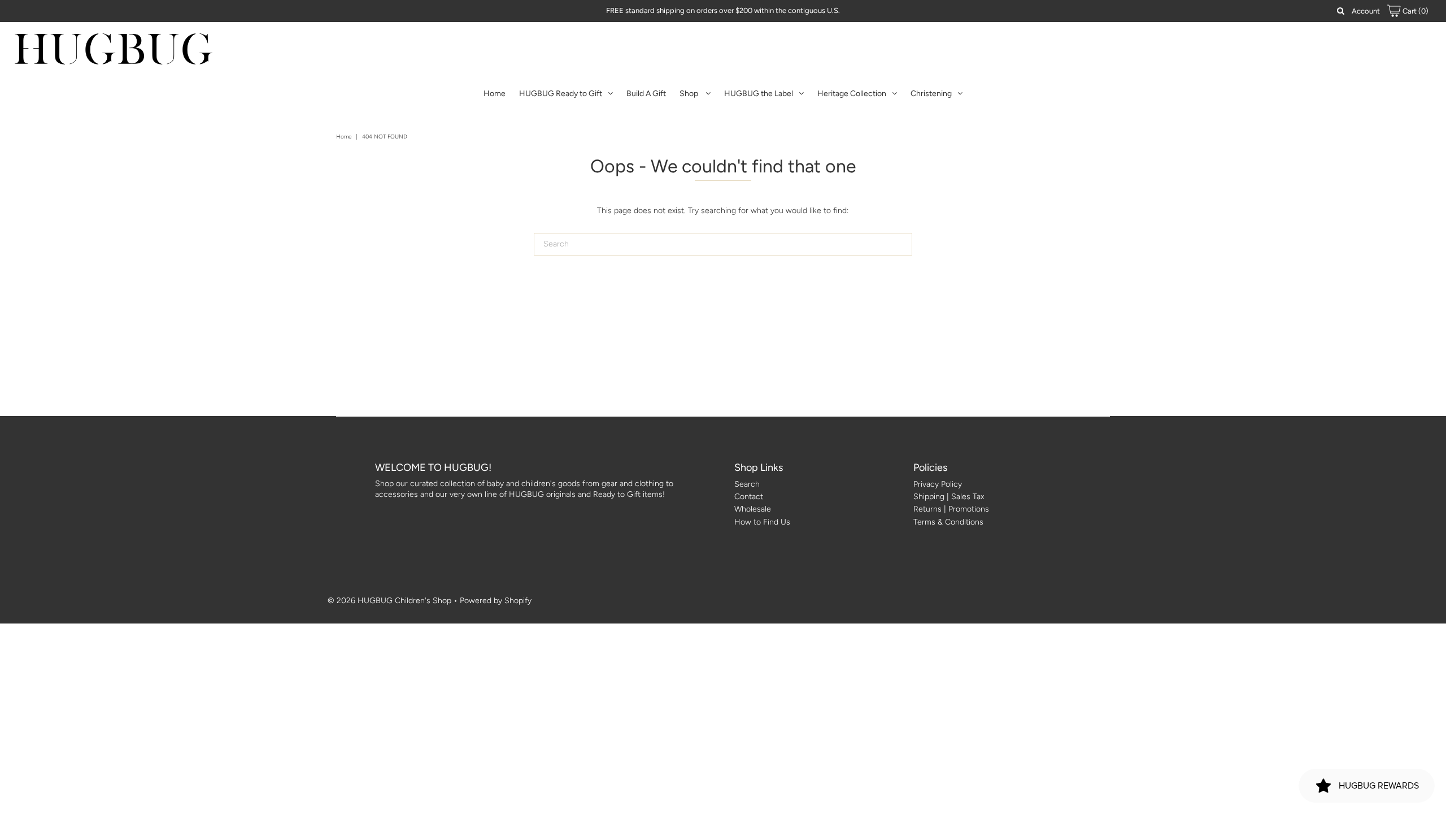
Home (495, 93)
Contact (748, 496)
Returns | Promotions (951, 509)
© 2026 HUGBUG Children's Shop (389, 600)
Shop (690, 93)
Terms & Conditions (948, 522)
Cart (1414, 11)
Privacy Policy (937, 484)
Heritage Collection (851, 93)
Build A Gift (646, 93)
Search (747, 484)
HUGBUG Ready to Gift (560, 93)
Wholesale (752, 509)
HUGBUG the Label (758, 93)
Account (1366, 11)
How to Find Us (762, 522)
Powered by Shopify (496, 600)
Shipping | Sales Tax (948, 496)
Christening (931, 93)
